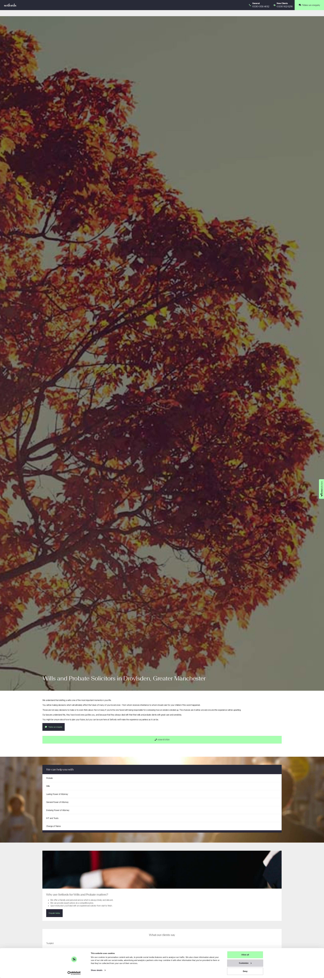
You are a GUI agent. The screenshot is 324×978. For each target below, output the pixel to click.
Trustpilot (50, 943)
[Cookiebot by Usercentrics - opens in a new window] (74, 973)
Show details (96, 970)
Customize (243, 963)
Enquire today (54, 913)
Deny (245, 971)
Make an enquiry (55, 727)
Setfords (10, 5)
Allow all (245, 955)
